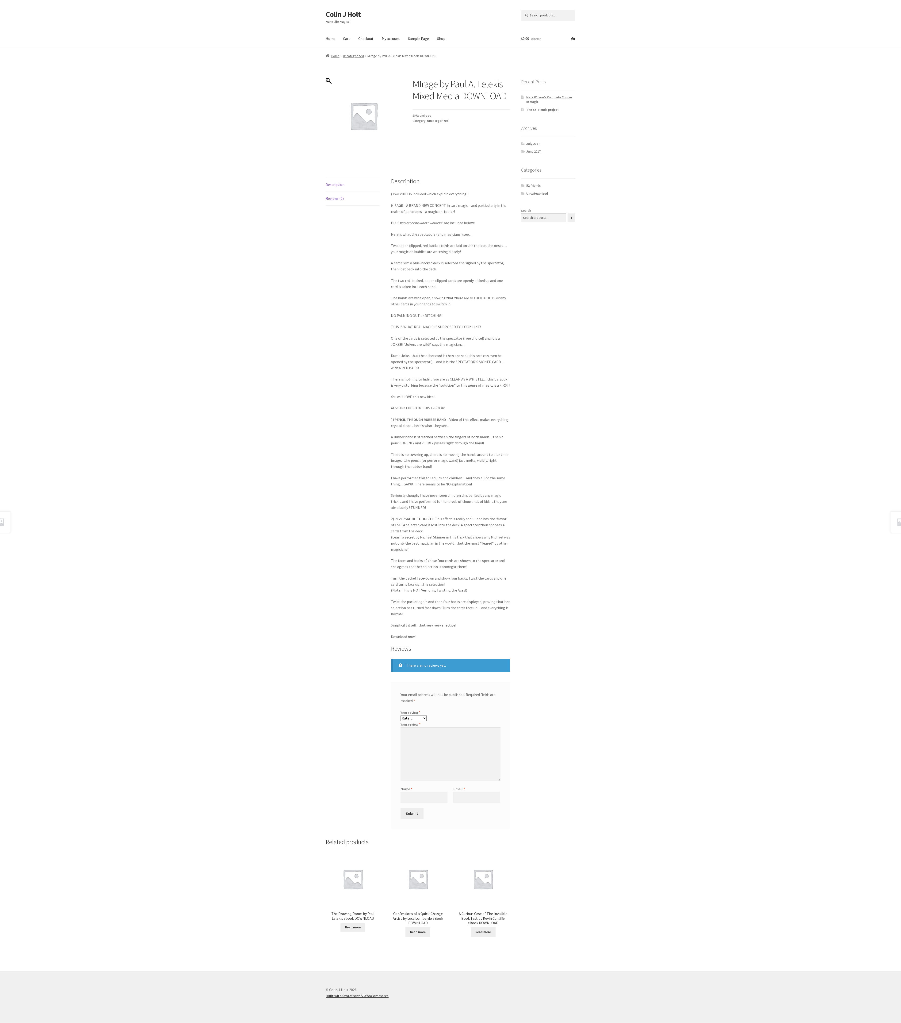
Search (526, 210)
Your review (411, 724)
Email (459, 789)
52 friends (533, 185)
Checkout (366, 38)
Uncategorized (353, 56)
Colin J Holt (343, 14)
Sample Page (418, 38)
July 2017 (533, 144)
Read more (353, 927)
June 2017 (533, 151)
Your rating (410, 712)
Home (331, 38)
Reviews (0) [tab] (335, 198)
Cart (346, 38)
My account (391, 38)
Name (406, 789)
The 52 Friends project (542, 110)
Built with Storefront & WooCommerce (357, 995)
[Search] (571, 217)
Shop (441, 38)
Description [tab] (335, 184)
